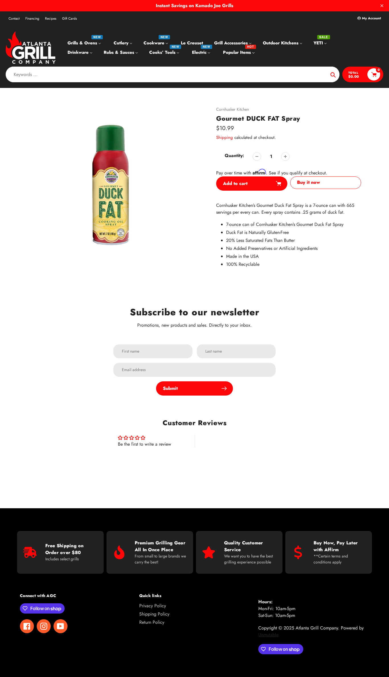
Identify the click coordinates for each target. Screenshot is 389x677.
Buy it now (308, 182)
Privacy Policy (152, 605)
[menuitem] (85, 42)
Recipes (50, 18)
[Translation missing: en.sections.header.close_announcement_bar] (382, 6)
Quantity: (234, 155)
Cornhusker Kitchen (232, 109)
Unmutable (268, 634)
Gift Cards (69, 18)
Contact (14, 18)
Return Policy (151, 622)
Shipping (224, 137)
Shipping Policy (154, 614)
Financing (32, 18)
